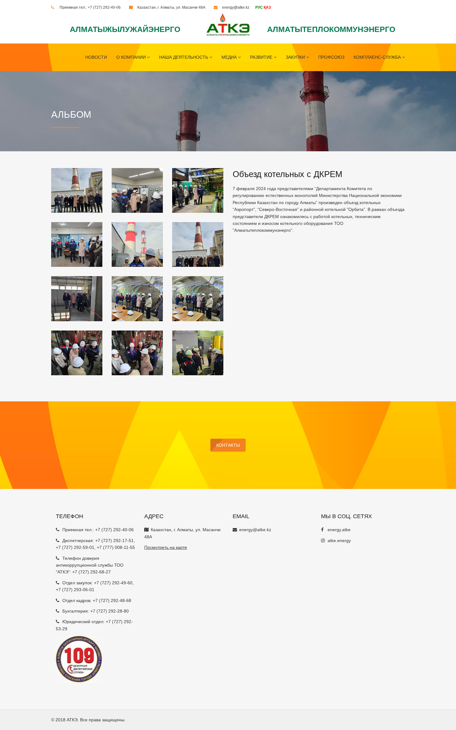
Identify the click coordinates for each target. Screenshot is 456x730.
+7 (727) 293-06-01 (75, 589)
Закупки (296, 57)
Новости (96, 57)
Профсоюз (331, 57)
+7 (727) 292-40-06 (104, 7)
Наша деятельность (184, 57)
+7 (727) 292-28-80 (109, 611)
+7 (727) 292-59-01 (75, 547)
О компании (131, 57)
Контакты (228, 445)
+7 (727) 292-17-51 (114, 540)
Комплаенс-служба (378, 57)
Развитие (262, 57)
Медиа (229, 57)
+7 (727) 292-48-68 (112, 600)
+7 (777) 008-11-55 (116, 547)
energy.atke (339, 529)
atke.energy (339, 540)
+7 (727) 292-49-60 (113, 582)
